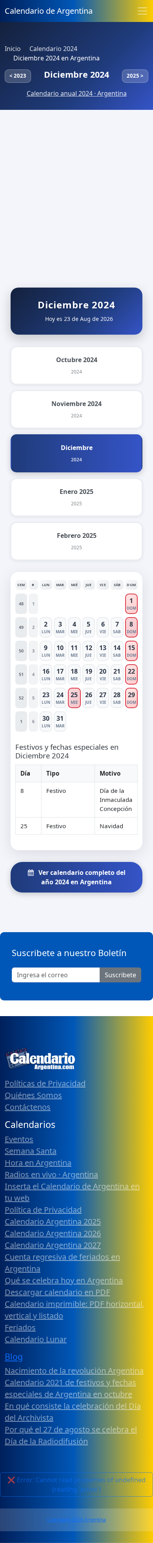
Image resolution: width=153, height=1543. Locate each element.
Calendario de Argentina (49, 10)
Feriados (20, 1327)
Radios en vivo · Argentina (51, 1174)
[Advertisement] (76, 190)
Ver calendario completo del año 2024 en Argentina (81, 877)
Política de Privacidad (43, 1209)
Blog (14, 1356)
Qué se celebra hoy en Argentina (64, 1280)
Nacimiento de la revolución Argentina (74, 1370)
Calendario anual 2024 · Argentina (77, 93)
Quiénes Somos (33, 1095)
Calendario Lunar (36, 1339)
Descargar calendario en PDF (57, 1292)
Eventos (19, 1139)
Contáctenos (28, 1107)
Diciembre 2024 (76, 74)
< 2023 (17, 75)
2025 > (135, 75)
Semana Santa (30, 1151)
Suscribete (120, 975)
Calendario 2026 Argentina (76, 1519)
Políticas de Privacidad (45, 1083)
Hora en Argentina (38, 1162)
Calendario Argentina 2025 (53, 1221)
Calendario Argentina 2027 (53, 1245)
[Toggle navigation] (142, 11)
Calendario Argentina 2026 (53, 1233)
